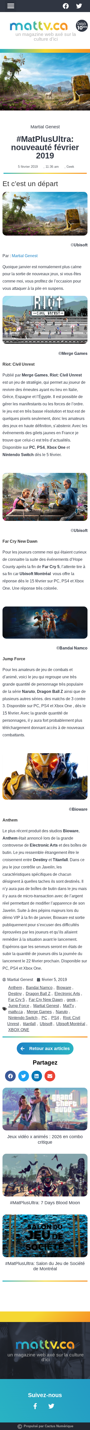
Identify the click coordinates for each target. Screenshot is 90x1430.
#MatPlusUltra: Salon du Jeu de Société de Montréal (45, 1266)
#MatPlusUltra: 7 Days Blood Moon (45, 1202)
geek (71, 1000)
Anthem (15, 987)
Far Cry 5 (16, 1000)
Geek (70, 167)
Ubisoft (46, 1024)
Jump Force (18, 1006)
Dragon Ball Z (38, 994)
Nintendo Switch (23, 1018)
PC (44, 1018)
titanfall (29, 1024)
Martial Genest (25, 256)
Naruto (62, 1012)
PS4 (55, 1018)
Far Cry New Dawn (46, 1000)
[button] (10, 6)
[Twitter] (79, 6)
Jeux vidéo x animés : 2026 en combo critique (45, 1139)
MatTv (68, 1006)
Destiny (15, 994)
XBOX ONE (18, 1030)
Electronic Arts (67, 994)
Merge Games (39, 1012)
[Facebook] (66, 6)
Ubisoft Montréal (70, 1024)
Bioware (63, 987)
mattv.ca (15, 1012)
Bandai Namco (39, 987)
